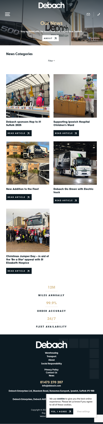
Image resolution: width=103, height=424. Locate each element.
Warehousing (51, 352)
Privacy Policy (51, 369)
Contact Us (51, 372)
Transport (51, 356)
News (51, 375)
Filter (50, 60)
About (51, 360)
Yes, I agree (59, 411)
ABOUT (48, 38)
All (51, 66)
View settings (83, 411)
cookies (61, 398)
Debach (51, 5)
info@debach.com (51, 385)
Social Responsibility (51, 363)
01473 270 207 (51, 382)
